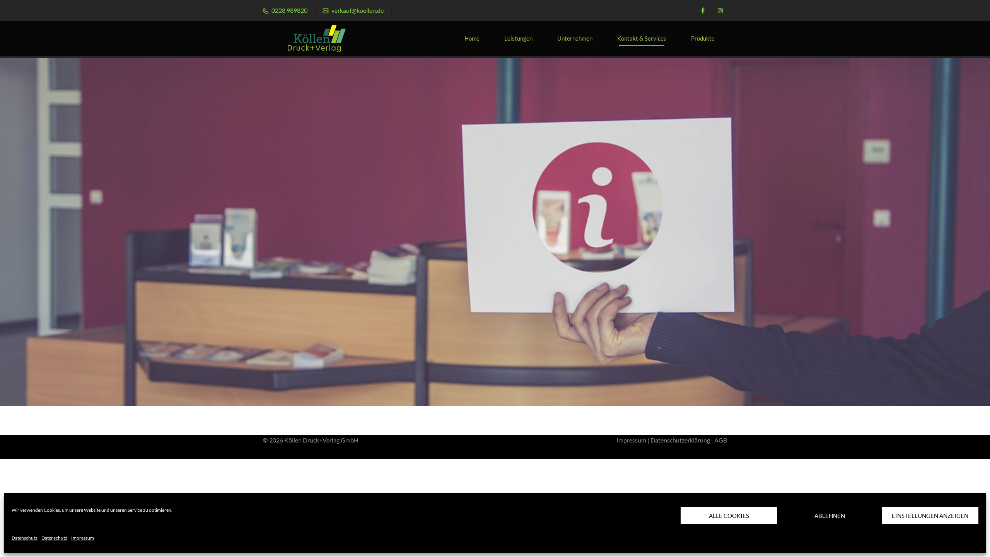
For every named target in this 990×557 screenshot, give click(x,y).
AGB (720, 440)
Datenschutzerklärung (680, 440)
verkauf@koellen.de (357, 10)
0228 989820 (288, 10)
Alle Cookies (729, 515)
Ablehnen (829, 515)
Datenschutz (25, 538)
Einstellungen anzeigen (930, 515)
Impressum (82, 538)
